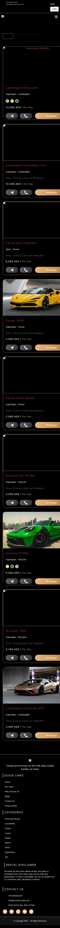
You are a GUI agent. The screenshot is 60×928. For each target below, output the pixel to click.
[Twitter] (11, 911)
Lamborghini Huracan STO (25, 708)
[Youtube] (24, 911)
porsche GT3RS (17, 553)
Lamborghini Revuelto (22, 87)
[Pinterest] (31, 911)
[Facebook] (5, 911)
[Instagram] (18, 911)
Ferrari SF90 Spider (20, 398)
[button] (56, 16)
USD (54, 9)
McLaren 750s (16, 630)
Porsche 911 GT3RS (20, 475)
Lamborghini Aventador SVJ (26, 165)
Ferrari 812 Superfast (21, 242)
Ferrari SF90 (15, 320)
